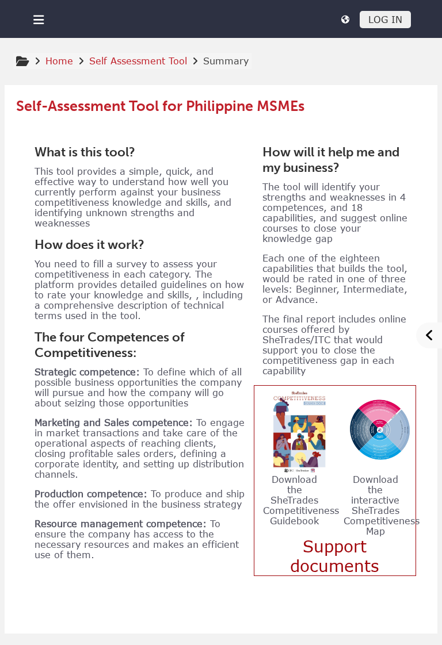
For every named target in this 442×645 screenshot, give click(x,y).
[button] (345, 19)
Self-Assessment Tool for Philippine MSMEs (160, 106)
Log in (385, 19)
